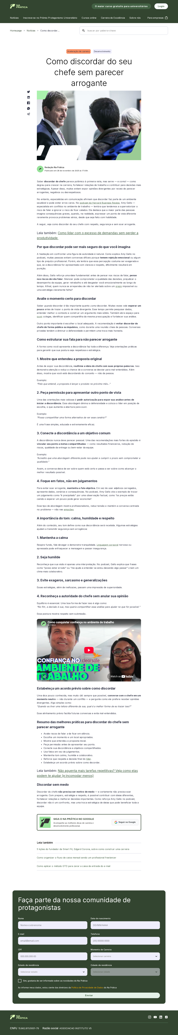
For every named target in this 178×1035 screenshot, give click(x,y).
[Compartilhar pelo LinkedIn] (28, 97)
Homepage (16, 30)
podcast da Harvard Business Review (99, 202)
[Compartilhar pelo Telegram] (28, 114)
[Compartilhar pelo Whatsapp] (28, 108)
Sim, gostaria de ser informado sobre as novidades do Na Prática (55, 981)
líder (88, 759)
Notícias (31, 30)
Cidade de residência (101, 965)
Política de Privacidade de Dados (87, 987)
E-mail (21, 934)
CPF (20, 949)
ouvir (39, 316)
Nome (21, 918)
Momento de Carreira (101, 949)
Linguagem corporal (107, 544)
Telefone (95, 934)
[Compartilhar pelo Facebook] (28, 103)
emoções (69, 509)
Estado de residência (28, 965)
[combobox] (93, 956)
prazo (119, 286)
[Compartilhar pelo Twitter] (28, 91)
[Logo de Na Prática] (19, 6)
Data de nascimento (101, 918)
